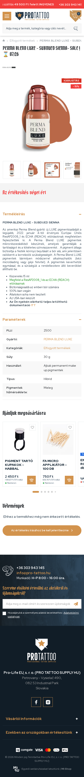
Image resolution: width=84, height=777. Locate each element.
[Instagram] (48, 702)
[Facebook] (36, 702)
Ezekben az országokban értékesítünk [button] (39, 732)
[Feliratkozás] (75, 604)
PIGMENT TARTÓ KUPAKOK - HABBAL (19, 465)
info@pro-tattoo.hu (33, 573)
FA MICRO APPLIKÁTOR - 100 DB (55, 465)
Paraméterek (14, 319)
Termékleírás (14, 214)
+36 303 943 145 (69, 4)
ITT (33, 305)
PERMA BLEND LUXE (58, 339)
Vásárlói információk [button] (24, 719)
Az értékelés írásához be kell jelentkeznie (40, 530)
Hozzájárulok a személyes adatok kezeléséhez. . (43, 614)
